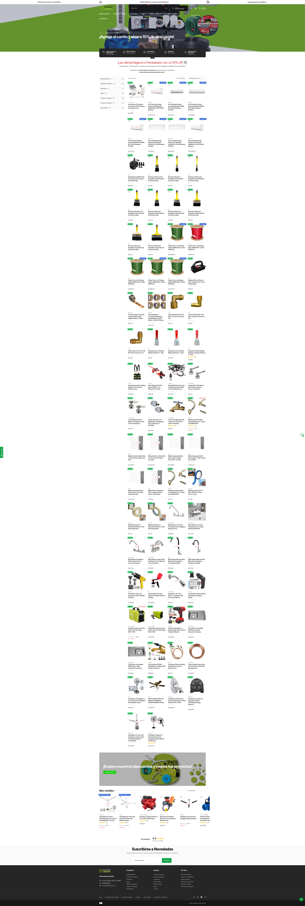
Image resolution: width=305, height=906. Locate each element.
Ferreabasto (195, 903)
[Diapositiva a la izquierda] (200, 790)
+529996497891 (106, 883)
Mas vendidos (131, 51)
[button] (202, 8)
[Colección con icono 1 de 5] (152, 57)
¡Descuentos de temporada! (111, 52)
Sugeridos (171, 51)
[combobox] (149, 8)
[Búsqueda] (166, 8)
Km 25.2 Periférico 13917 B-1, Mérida (111, 880)
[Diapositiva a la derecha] (204, 790)
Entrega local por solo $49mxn (89, 2)
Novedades (150, 51)
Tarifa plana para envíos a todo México (190, 2)
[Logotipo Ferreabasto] (104, 872)
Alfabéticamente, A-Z (194, 78)
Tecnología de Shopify (201, 903)
